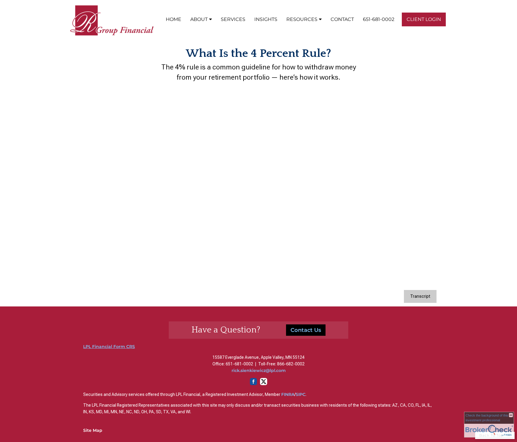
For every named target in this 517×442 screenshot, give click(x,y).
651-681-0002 (378, 19)
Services (233, 19)
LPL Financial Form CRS (109, 346)
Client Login (424, 19)
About (199, 19)
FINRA (287, 394)
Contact (342, 19)
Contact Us (306, 330)
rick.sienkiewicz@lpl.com (259, 370)
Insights (265, 19)
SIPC (300, 394)
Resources (301, 19)
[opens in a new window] (258, 383)
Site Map (92, 430)
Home (173, 19)
